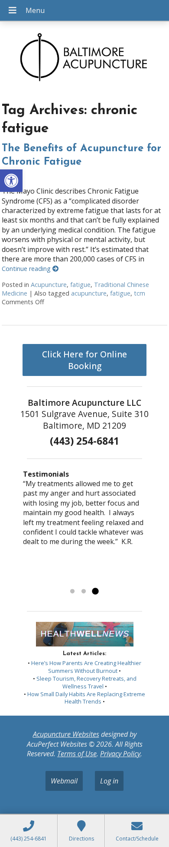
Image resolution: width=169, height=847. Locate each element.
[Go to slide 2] (83, 591)
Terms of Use (77, 753)
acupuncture (89, 293)
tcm (139, 293)
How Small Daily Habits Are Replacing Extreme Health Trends (86, 698)
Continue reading (27, 268)
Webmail (64, 781)
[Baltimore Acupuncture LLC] (84, 59)
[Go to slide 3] (95, 591)
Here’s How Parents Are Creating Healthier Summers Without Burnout (86, 667)
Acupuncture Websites (66, 734)
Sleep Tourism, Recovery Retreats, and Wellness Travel (86, 682)
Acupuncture (49, 284)
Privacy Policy (120, 753)
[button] (11, 180)
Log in (109, 781)
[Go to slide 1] (72, 591)
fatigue (80, 284)
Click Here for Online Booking (84, 360)
